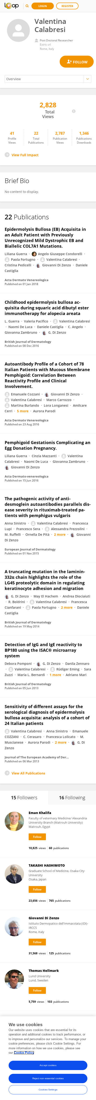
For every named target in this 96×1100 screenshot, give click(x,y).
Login (42, 6)
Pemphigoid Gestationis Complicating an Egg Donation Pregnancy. (47, 445)
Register (67, 6)
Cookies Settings (48, 1089)
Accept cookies (48, 1065)
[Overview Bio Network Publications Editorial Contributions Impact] (48, 79)
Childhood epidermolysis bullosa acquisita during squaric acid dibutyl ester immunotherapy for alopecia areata (47, 307)
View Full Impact (25, 155)
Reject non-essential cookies (48, 1078)
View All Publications (28, 773)
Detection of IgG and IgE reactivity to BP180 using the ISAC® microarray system (43, 650)
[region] (48, 1058)
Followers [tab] (24, 797)
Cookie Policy (24, 1052)
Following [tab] (72, 797)
